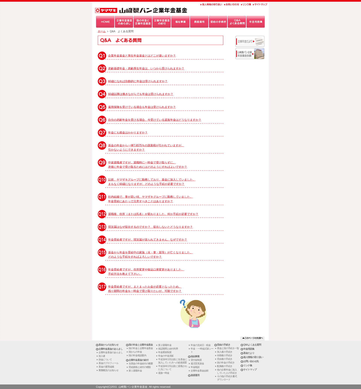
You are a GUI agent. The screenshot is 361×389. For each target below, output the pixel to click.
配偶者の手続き (224, 366)
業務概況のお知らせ (108, 370)
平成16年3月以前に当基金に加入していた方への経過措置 (172, 361)
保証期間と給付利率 (168, 348)
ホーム (102, 31)
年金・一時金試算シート (202, 350)
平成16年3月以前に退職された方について (172, 368)
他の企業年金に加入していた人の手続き (227, 371)
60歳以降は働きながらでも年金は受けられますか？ (140, 94)
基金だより (248, 353)
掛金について (105, 359)
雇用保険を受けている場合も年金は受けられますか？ (142, 107)
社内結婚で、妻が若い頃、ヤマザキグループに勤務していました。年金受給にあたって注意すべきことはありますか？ (150, 199)
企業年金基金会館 (199, 370)
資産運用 (195, 375)
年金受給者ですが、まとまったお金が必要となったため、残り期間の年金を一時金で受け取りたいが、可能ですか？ (144, 289)
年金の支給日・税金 (200, 345)
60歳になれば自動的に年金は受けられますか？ (138, 81)
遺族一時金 (163, 373)
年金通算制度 (164, 352)
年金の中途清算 (166, 355)
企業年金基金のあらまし (111, 348)
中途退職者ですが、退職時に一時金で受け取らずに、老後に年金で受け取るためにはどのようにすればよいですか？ (147, 164)
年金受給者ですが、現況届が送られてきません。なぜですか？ (147, 239)
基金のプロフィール (108, 363)
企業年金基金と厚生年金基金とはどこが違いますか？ (142, 55)
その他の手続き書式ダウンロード (227, 378)
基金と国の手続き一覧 (228, 348)
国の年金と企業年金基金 (141, 344)
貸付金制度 (196, 360)
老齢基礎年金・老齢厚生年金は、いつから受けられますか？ (146, 68)
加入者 (102, 356)
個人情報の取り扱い (253, 357)
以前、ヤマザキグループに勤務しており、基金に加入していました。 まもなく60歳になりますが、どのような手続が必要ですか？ (152, 181)
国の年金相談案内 (137, 355)
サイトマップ (249, 369)
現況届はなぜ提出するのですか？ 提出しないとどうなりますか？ (150, 226)
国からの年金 (135, 351)
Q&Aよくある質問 (252, 344)
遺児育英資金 (197, 363)
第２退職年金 (164, 345)
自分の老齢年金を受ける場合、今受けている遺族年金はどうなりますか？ (154, 119)
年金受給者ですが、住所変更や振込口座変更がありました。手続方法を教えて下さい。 (146, 271)
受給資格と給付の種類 (140, 367)
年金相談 (195, 367)
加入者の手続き (224, 351)
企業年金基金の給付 (138, 360)
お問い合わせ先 (251, 361)
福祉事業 (195, 356)
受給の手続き (223, 344)
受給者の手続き (224, 359)
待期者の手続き (224, 355)
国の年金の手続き (226, 362)
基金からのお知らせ (108, 344)
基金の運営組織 (106, 366)
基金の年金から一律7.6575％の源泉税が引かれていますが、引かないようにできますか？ (146, 147)
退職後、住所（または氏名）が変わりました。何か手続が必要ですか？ (153, 214)
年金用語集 (248, 348)
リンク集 (247, 365)
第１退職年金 (135, 370)
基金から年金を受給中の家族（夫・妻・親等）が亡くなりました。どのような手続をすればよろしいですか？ (150, 254)
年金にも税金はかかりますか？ (128, 132)
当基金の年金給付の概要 (141, 363)
